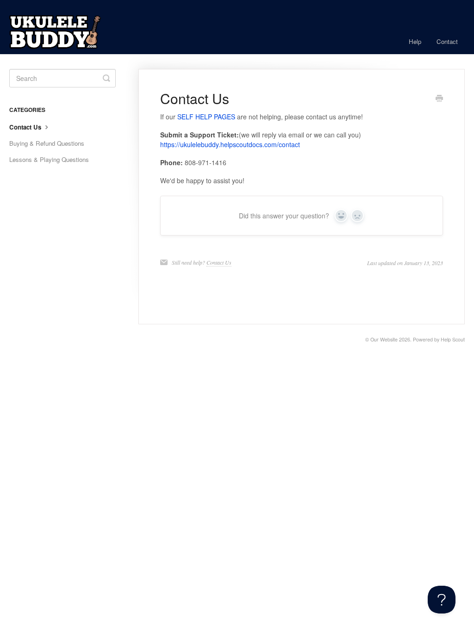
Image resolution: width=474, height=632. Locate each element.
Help (415, 41)
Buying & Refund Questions (46, 143)
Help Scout (453, 339)
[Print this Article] (439, 99)
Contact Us (218, 262)
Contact (447, 41)
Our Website (384, 339)
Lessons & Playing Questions (49, 159)
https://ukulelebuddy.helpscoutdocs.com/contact (230, 144)
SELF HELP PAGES (206, 116)
